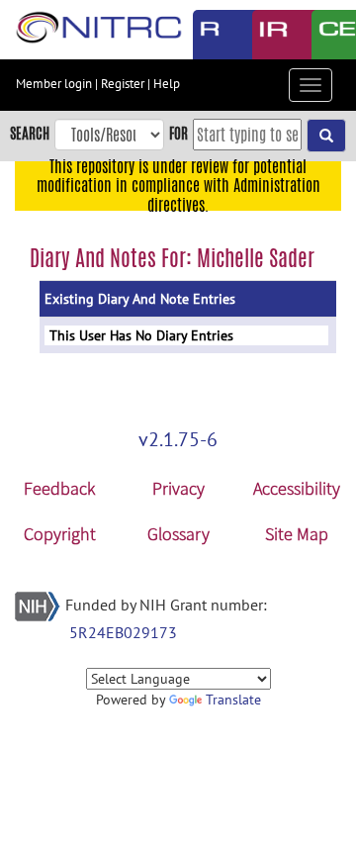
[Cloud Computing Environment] (326, 34)
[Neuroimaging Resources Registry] (207, 34)
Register (122, 83)
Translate (233, 699)
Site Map (296, 533)
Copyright (60, 533)
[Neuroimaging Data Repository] (267, 34)
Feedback (59, 488)
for (178, 133)
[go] (326, 135)
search (29, 133)
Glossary (178, 533)
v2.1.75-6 (178, 439)
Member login (54, 83)
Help (166, 83)
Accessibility (296, 488)
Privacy (178, 488)
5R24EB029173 (123, 632)
